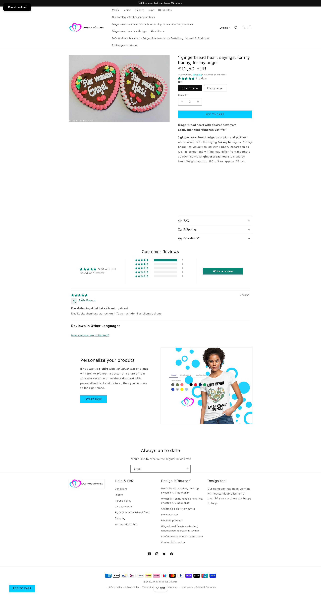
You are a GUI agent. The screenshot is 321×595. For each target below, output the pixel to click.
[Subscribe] (186, 469)
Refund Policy (123, 500)
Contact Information (173, 542)
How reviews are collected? (90, 335)
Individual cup (169, 514)
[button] (157, 31)
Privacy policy (132, 587)
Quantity (182, 95)
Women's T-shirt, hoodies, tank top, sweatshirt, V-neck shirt (182, 500)
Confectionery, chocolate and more (182, 536)
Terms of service (150, 587)
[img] (79, 295)
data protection (124, 506)
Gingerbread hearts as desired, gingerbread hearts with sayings (180, 528)
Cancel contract (17, 7)
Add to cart (22, 588)
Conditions (121, 488)
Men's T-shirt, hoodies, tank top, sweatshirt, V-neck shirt (180, 490)
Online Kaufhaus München (164, 582)
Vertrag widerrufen (126, 524)
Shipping (197, 74)
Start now (93, 399)
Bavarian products (172, 520)
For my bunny (190, 88)
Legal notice (187, 587)
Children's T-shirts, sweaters (178, 508)
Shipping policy (170, 587)
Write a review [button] (223, 271)
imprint (119, 494)
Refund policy (115, 587)
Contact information (206, 587)
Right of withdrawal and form (132, 512)
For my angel (215, 88)
